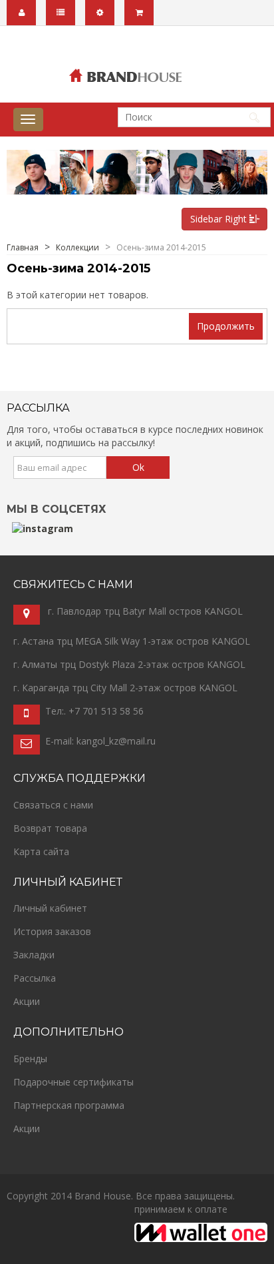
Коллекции (77, 247)
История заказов (52, 931)
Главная (23, 247)
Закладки (34, 954)
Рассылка (34, 978)
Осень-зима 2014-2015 (161, 247)
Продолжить (226, 326)
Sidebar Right (219, 218)
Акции (26, 1001)
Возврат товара (50, 828)
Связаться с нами (53, 804)
